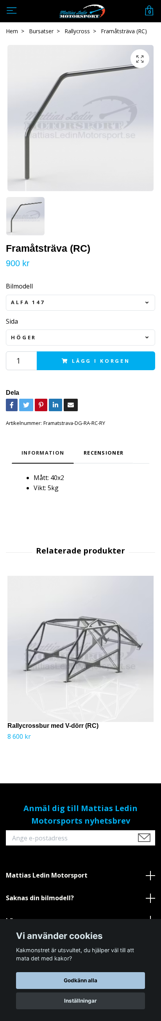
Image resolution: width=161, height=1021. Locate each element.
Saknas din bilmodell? (40, 898)
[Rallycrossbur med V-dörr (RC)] (80, 649)
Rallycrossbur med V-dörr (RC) (52, 725)
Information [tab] (42, 452)
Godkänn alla (80, 980)
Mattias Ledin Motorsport (47, 875)
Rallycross (77, 31)
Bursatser (41, 31)
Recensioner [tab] (103, 452)
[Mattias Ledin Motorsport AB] (82, 11)
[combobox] (80, 303)
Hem (12, 31)
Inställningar (80, 1001)
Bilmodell (19, 286)
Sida (12, 321)
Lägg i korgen (101, 360)
